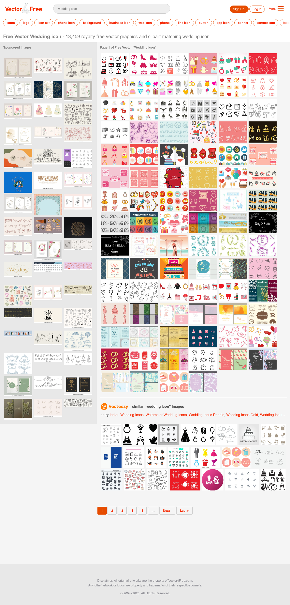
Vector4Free (24, 8)
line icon (184, 22)
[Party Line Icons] (263, 268)
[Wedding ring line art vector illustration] (48, 386)
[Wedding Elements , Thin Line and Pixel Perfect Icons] (178, 457)
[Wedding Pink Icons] (115, 86)
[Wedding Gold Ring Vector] (115, 359)
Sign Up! (239, 9)
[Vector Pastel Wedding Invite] (115, 381)
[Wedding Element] (203, 245)
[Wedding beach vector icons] (115, 132)
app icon (223, 22)
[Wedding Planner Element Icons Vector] (115, 154)
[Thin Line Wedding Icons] (174, 63)
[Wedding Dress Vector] (115, 313)
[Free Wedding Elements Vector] (174, 381)
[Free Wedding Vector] (203, 336)
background (92, 22)
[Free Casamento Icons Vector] (233, 177)
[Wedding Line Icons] (263, 63)
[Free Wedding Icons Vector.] (144, 109)
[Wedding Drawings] (144, 132)
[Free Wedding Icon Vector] (144, 86)
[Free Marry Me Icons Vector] (174, 222)
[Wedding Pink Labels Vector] (144, 359)
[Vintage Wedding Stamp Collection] (263, 154)
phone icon (66, 22)
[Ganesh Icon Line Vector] (144, 291)
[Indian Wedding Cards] (174, 359)
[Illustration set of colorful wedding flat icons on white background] (205, 457)
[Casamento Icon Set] (115, 200)
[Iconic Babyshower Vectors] (233, 200)
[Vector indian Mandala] (78, 227)
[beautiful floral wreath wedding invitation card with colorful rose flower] (48, 250)
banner (243, 22)
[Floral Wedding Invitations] (144, 336)
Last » (184, 510)
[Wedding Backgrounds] (203, 222)
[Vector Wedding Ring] (203, 154)
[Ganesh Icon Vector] (115, 291)
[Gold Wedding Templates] (174, 336)
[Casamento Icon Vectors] (263, 177)
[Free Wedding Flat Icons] (233, 86)
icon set (44, 22)
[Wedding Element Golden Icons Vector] (263, 132)
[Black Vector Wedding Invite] (263, 359)
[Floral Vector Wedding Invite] (174, 313)
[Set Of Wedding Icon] (144, 63)
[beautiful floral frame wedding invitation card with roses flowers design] (18, 386)
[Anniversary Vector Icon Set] (263, 200)
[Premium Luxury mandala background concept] (18, 409)
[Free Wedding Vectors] (174, 154)
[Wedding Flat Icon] (115, 109)
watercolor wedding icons (166, 414)
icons (11, 22)
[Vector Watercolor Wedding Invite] (233, 313)
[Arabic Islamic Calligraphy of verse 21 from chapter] (48, 182)
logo (26, 22)
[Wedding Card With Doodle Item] (174, 177)
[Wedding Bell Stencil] (203, 359)
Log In (257, 9)
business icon (119, 22)
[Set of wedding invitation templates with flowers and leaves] (18, 91)
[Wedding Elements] (203, 132)
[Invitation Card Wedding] (263, 291)
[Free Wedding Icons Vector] (174, 109)
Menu (273, 8)
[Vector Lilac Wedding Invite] (203, 381)
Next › (167, 510)
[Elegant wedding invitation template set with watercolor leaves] (18, 204)
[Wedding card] (174, 268)
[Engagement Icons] (203, 200)
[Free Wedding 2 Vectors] (263, 336)
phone (165, 22)
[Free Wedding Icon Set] (115, 63)
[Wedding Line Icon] (263, 86)
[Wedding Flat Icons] (203, 63)
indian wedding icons (127, 414)
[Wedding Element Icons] (233, 63)
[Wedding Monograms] (174, 132)
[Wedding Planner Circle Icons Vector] (144, 154)
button (204, 22)
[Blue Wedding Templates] (115, 336)
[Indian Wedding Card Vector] (144, 313)
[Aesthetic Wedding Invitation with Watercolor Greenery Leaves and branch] (18, 68)
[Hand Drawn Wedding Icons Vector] (233, 132)
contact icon (265, 22)
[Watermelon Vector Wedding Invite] (233, 359)
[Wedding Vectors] (144, 245)
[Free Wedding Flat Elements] (233, 154)
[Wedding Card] (263, 222)
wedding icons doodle (206, 414)
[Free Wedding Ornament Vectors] (263, 313)
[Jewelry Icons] (203, 177)
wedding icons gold (242, 414)
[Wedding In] (203, 268)
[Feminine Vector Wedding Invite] (203, 313)
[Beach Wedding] (174, 245)
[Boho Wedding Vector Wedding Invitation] (233, 268)
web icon (145, 22)
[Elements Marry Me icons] (144, 200)
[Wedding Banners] (233, 222)
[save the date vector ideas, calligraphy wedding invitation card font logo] (48, 318)
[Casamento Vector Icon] (174, 291)
